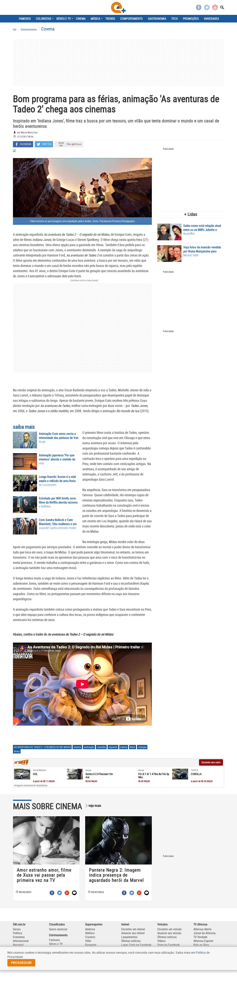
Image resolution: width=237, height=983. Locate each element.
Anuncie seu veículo (169, 933)
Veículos (162, 924)
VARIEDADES (211, 19)
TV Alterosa (200, 924)
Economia (19, 937)
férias (17, 751)
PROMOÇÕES (191, 19)
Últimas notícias (131, 941)
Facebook (198, 7)
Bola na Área (201, 945)
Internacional (21, 941)
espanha (113, 747)
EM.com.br (19, 924)
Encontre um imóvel (133, 929)
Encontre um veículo (169, 929)
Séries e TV (56, 944)
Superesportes (93, 924)
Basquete (90, 945)
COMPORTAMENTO (131, 19)
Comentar (74, 893)
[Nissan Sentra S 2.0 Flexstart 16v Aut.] (75, 774)
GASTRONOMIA (157, 19)
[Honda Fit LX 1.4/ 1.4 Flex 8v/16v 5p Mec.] (127, 774)
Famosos (54, 940)
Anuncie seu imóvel (133, 933)
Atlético (89, 933)
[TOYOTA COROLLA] (180, 774)
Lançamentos (129, 937)
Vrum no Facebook (168, 945)
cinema (77, 747)
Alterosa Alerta (202, 929)
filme (132, 747)
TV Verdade (200, 937)
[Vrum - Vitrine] (21, 764)
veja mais (95, 805)
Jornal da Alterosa (204, 933)
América (90, 929)
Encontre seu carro (211, 762)
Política (17, 933)
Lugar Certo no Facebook (136, 945)
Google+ (67, 893)
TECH (174, 19)
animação (89, 747)
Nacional (18, 945)
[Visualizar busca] (222, 7)
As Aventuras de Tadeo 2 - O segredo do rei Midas (42, 747)
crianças (142, 747)
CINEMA (81, 19)
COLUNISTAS (43, 19)
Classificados (57, 924)
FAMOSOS (25, 19)
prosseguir (21, 963)
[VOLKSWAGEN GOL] (22, 774)
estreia (123, 747)
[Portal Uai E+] (118, 7)
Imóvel (125, 924)
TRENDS (110, 19)
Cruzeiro (90, 937)
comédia (101, 747)
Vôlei (88, 941)
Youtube (215, 7)
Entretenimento (58, 935)
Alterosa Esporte (203, 941)
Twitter (207, 7)
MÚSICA (95, 19)
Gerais (17, 929)
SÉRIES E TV (63, 19)
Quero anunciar (58, 929)
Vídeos (161, 941)
